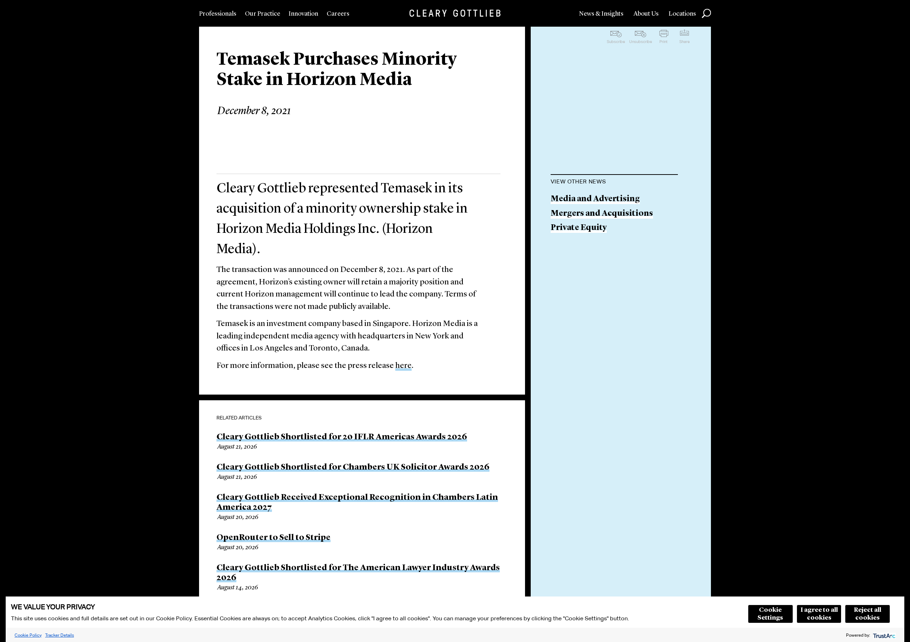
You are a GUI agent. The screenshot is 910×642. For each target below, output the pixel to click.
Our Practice (262, 14)
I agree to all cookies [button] (819, 614)
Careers (338, 14)
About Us (646, 14)
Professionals (217, 14)
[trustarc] (883, 635)
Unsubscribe (640, 41)
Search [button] (706, 13)
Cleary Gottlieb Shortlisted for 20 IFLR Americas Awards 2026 (341, 437)
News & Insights (601, 14)
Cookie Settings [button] (770, 614)
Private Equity (579, 228)
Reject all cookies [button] (867, 614)
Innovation (303, 14)
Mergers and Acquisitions (602, 214)
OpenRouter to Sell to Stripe (273, 538)
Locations (682, 14)
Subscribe (616, 41)
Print (663, 41)
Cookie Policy (28, 635)
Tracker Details (59, 635)
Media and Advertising (595, 199)
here (403, 366)
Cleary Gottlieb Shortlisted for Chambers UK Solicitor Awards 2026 (352, 467)
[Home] (455, 13)
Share (684, 41)
